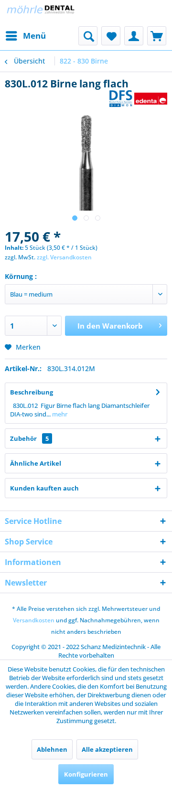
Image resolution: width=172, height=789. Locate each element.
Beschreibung (31, 392)
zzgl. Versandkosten (64, 257)
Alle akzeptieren (107, 749)
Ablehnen (52, 749)
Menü (34, 35)
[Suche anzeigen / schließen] (87, 35)
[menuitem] (25, 35)
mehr (59, 414)
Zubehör (29, 438)
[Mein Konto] (133, 35)
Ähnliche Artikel (35, 463)
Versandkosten (33, 620)
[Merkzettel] (110, 35)
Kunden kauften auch (44, 488)
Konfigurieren (86, 774)
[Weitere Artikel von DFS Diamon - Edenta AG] (138, 98)
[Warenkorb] (156, 35)
